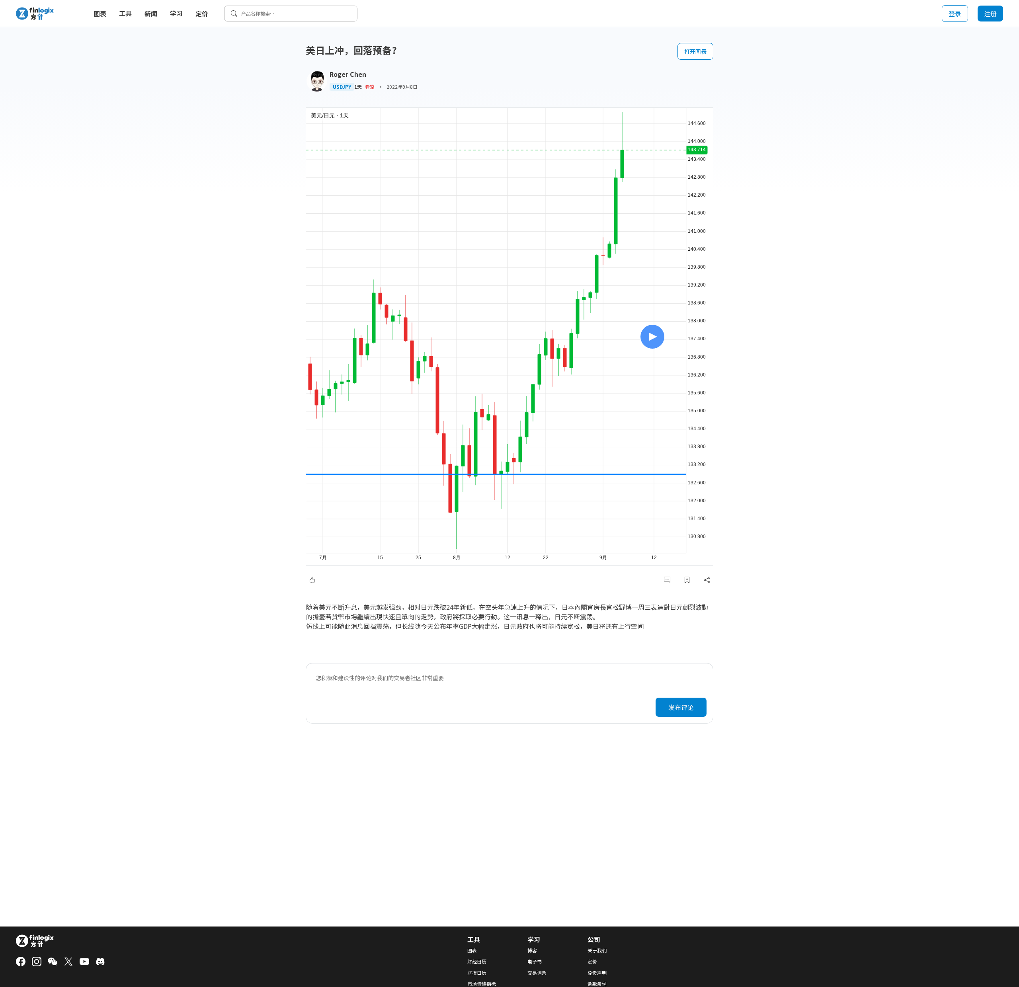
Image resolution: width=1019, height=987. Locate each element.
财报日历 (476, 972)
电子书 (534, 961)
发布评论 (681, 707)
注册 (990, 13)
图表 (100, 13)
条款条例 (597, 984)
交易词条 (537, 972)
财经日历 (476, 961)
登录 (955, 13)
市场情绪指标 (481, 984)
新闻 (150, 13)
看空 (370, 86)
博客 (532, 950)
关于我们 (597, 950)
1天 (358, 87)
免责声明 (597, 972)
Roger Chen (348, 74)
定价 (201, 13)
